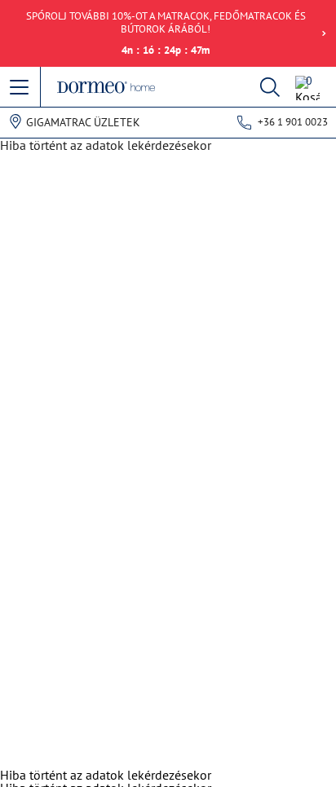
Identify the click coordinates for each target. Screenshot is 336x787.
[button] (20, 88)
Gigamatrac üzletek (83, 122)
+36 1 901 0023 (293, 122)
